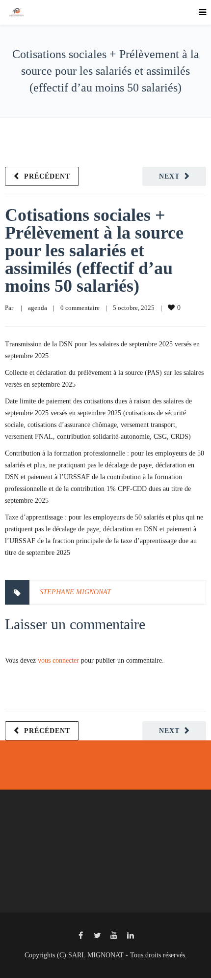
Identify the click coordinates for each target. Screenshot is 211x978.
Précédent (47, 176)
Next (169, 176)
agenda (37, 307)
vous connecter (58, 660)
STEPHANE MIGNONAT (75, 592)
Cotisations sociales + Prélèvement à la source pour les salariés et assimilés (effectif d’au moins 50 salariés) (94, 250)
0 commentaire (80, 307)
